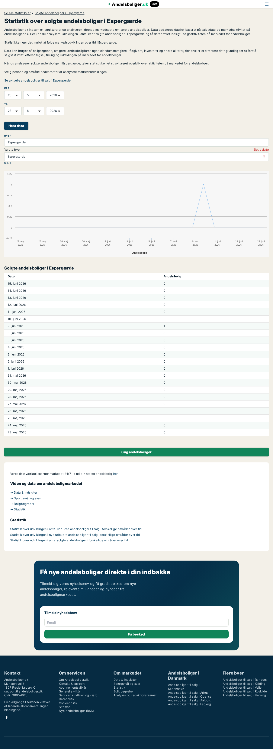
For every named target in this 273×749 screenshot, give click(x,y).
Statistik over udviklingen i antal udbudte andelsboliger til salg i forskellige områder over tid (76, 529)
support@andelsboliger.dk (23, 691)
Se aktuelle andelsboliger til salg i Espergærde (37, 80)
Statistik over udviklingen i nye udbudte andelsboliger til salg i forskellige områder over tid (75, 534)
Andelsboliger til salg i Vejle (242, 687)
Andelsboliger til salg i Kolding (244, 683)
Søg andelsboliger (136, 452)
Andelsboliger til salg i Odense (189, 696)
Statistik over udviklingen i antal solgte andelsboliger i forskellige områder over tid (69, 540)
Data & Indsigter (125, 679)
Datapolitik (66, 699)
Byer (7, 135)
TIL (6, 104)
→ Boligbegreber (22, 504)
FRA (7, 88)
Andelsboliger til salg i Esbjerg (189, 704)
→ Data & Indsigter (23, 492)
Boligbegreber (123, 691)
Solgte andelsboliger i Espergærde (59, 13)
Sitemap (65, 707)
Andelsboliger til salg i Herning (244, 695)
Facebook (6, 717)
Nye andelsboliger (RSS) (76, 711)
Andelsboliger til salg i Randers (245, 679)
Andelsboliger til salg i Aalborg (189, 700)
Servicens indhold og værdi (78, 695)
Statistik (119, 687)
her (115, 473)
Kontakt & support (72, 683)
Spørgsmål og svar (126, 683)
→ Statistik (18, 509)
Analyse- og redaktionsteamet (135, 695)
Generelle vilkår (70, 691)
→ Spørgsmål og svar (25, 498)
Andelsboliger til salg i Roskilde (245, 691)
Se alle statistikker (17, 13)
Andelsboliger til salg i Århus (188, 692)
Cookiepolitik (68, 703)
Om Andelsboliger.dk (74, 679)
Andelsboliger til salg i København (183, 686)
